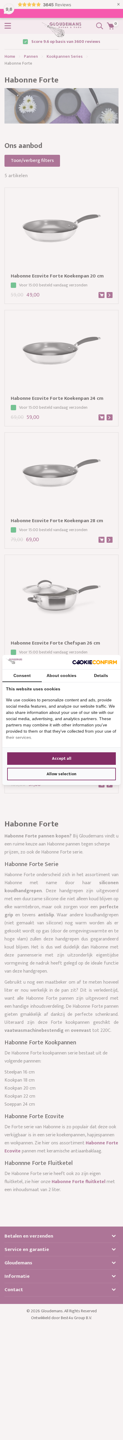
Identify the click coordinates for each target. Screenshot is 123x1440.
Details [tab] (101, 675)
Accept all (61, 758)
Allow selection (61, 773)
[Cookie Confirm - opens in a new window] (94, 662)
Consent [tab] (22, 675)
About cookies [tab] (61, 675)
